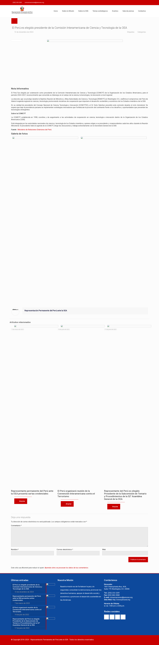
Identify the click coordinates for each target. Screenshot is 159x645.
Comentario (16, 526)
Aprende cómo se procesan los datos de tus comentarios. (66, 568)
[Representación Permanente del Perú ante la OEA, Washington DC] (22, 11)
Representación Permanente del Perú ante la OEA (46, 311)
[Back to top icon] (145, 640)
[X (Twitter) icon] (138, 3)
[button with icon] (106, 617)
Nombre (15, 549)
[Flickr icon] (144, 3)
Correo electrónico (65, 549)
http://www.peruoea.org (121, 600)
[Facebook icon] (136, 3)
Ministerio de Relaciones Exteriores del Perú (34, 130)
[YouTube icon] (141, 3)
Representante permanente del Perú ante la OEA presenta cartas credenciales (32, 492)
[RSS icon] (147, 3)
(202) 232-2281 (17, 2)
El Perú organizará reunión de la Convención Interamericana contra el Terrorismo (76, 494)
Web (104, 549)
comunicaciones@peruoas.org (34, 2)
